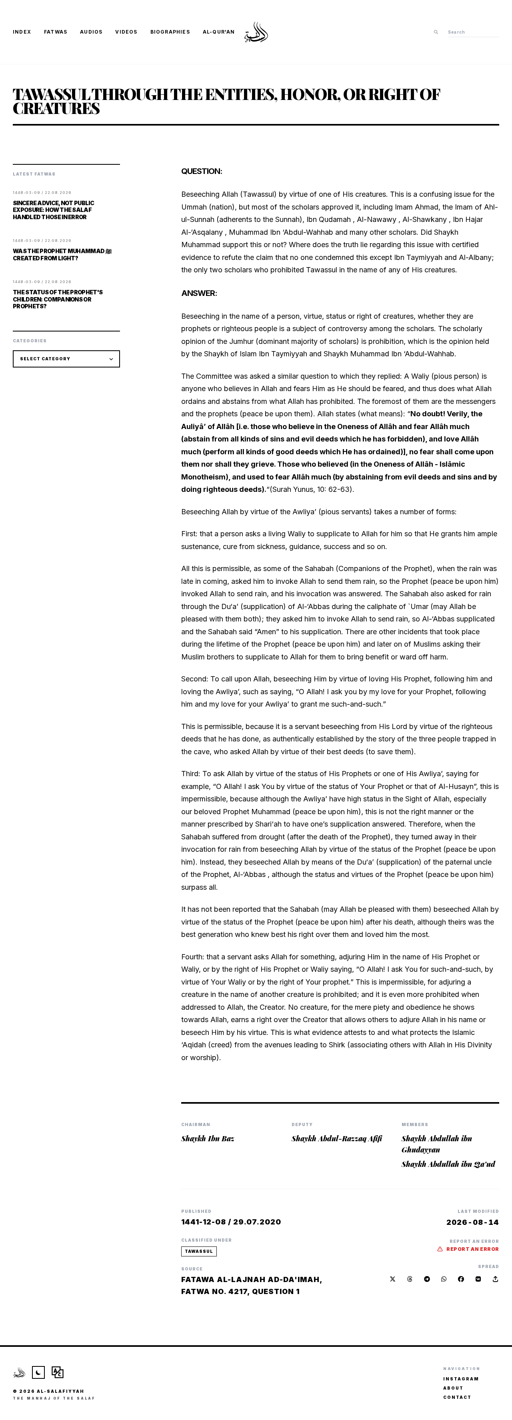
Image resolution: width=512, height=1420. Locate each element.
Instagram (461, 1378)
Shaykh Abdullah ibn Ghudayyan (437, 1144)
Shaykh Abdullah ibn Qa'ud (448, 1164)
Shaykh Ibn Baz (207, 1138)
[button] (495, 1279)
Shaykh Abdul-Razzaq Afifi (337, 1138)
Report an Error (472, 1249)
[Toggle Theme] (38, 1372)
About (453, 1388)
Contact (457, 1397)
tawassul (199, 1251)
